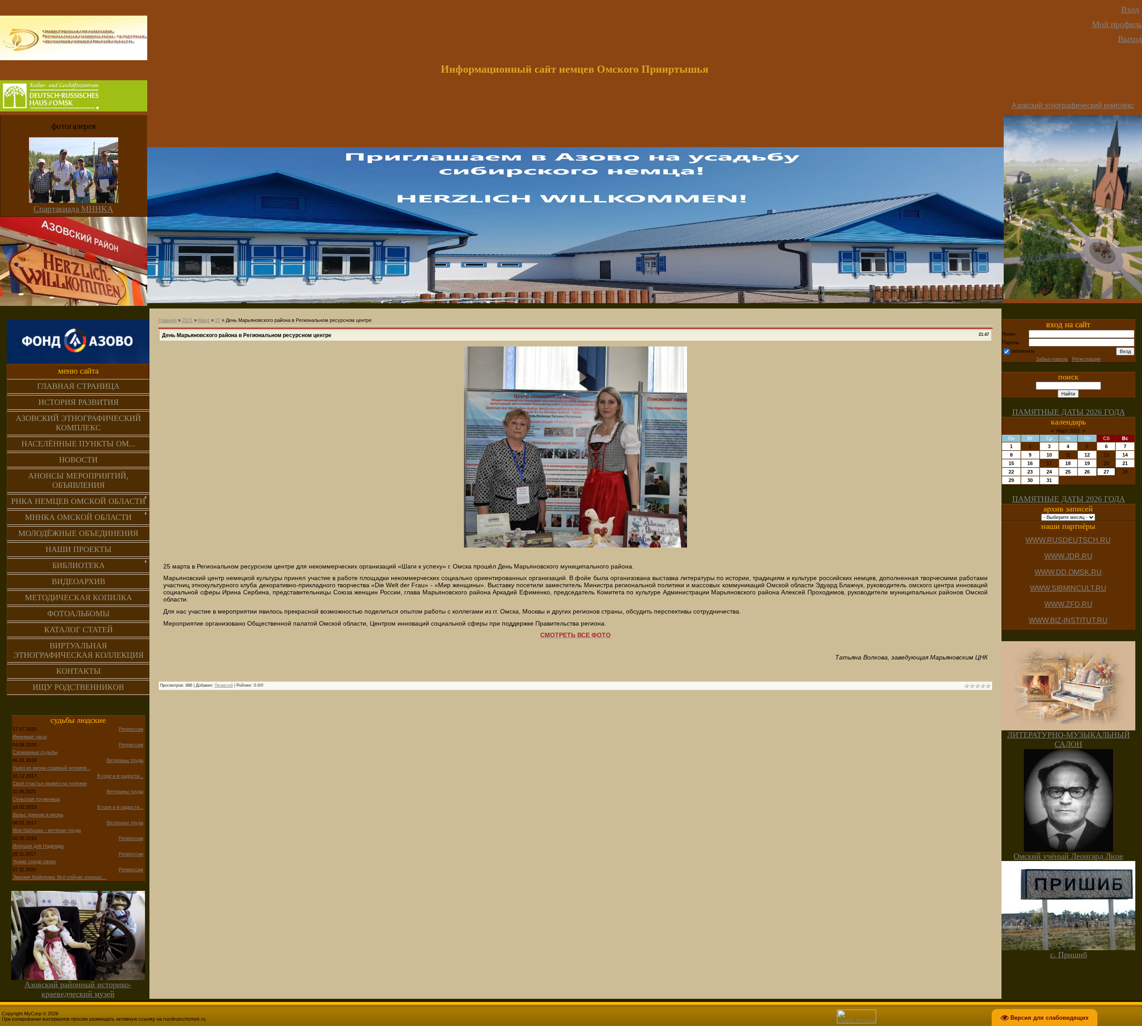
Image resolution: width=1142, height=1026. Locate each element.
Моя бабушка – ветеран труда (46, 830)
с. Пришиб (1068, 954)
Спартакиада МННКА (73, 209)
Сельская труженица (36, 799)
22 (1011, 471)
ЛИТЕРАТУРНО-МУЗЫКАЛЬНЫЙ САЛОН (1068, 739)
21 (1125, 463)
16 (1030, 463)
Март (204, 320)
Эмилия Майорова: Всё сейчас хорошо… (59, 877)
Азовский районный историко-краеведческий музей (78, 989)
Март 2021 (1068, 430)
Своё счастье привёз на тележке (49, 783)
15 (1011, 463)
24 (1049, 471)
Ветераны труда (125, 760)
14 (1125, 454)
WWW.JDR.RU (1068, 556)
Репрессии (131, 729)
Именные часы (29, 736)
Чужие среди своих (34, 861)
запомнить (1023, 351)
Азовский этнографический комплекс (1073, 105)
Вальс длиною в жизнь (37, 814)
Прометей (224, 685)
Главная (167, 320)
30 (1030, 480)
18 (1068, 463)
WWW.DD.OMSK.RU (1068, 572)
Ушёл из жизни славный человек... (51, 768)
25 (1068, 471)
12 (1087, 454)
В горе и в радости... (120, 776)
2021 (187, 320)
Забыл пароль (1052, 359)
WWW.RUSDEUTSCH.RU (1068, 540)
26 (1087, 471)
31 (1049, 480)
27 (217, 320)
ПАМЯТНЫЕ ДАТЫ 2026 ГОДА (1068, 412)
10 (1049, 454)
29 (1011, 480)
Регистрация (1086, 359)
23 (1030, 471)
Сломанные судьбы (35, 752)
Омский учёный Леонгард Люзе (1068, 856)
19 (1087, 463)
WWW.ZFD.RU (1068, 604)
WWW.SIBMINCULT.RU (1068, 588)
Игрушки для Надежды (38, 846)
